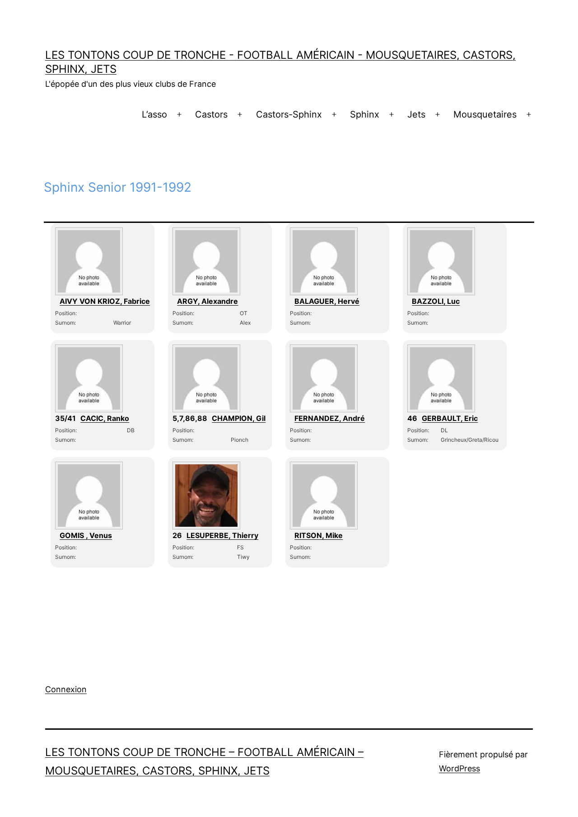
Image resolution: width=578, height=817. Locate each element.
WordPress (459, 768)
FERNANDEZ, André (329, 418)
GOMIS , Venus (86, 535)
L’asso (154, 114)
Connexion (66, 689)
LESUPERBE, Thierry (222, 535)
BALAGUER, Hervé (326, 301)
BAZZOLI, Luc (436, 301)
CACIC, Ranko (104, 418)
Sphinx (364, 114)
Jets (416, 114)
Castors (211, 114)
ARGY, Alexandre (207, 301)
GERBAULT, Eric (450, 418)
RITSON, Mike (318, 535)
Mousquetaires (485, 114)
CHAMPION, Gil (239, 418)
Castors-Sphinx (289, 114)
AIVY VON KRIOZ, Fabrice (105, 301)
